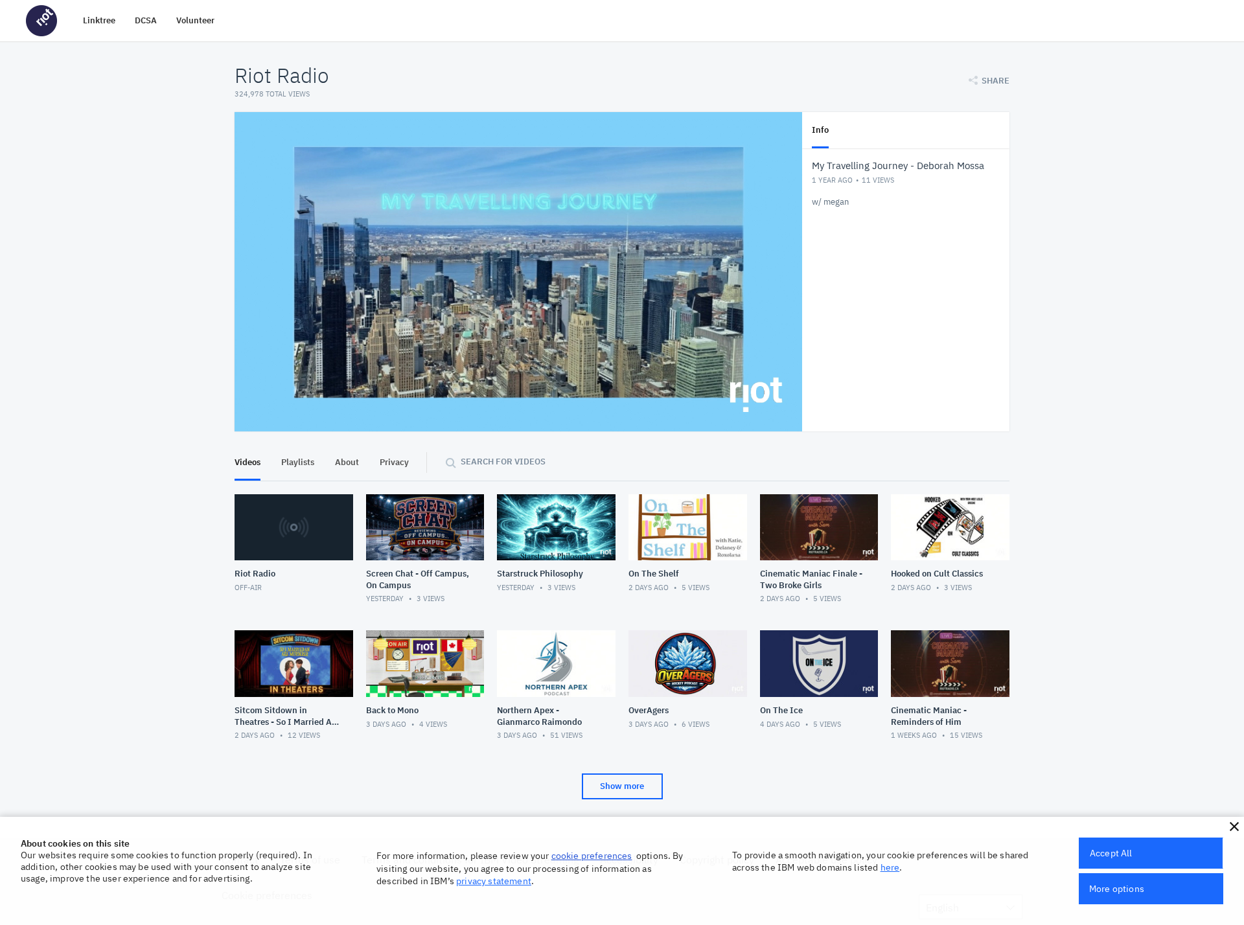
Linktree (99, 20)
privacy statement (493, 881)
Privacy (394, 462)
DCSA (146, 20)
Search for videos (503, 461)
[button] (1234, 826)
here (890, 867)
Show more (622, 786)
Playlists (297, 462)
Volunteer (195, 20)
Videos (247, 462)
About (347, 462)
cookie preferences (591, 856)
